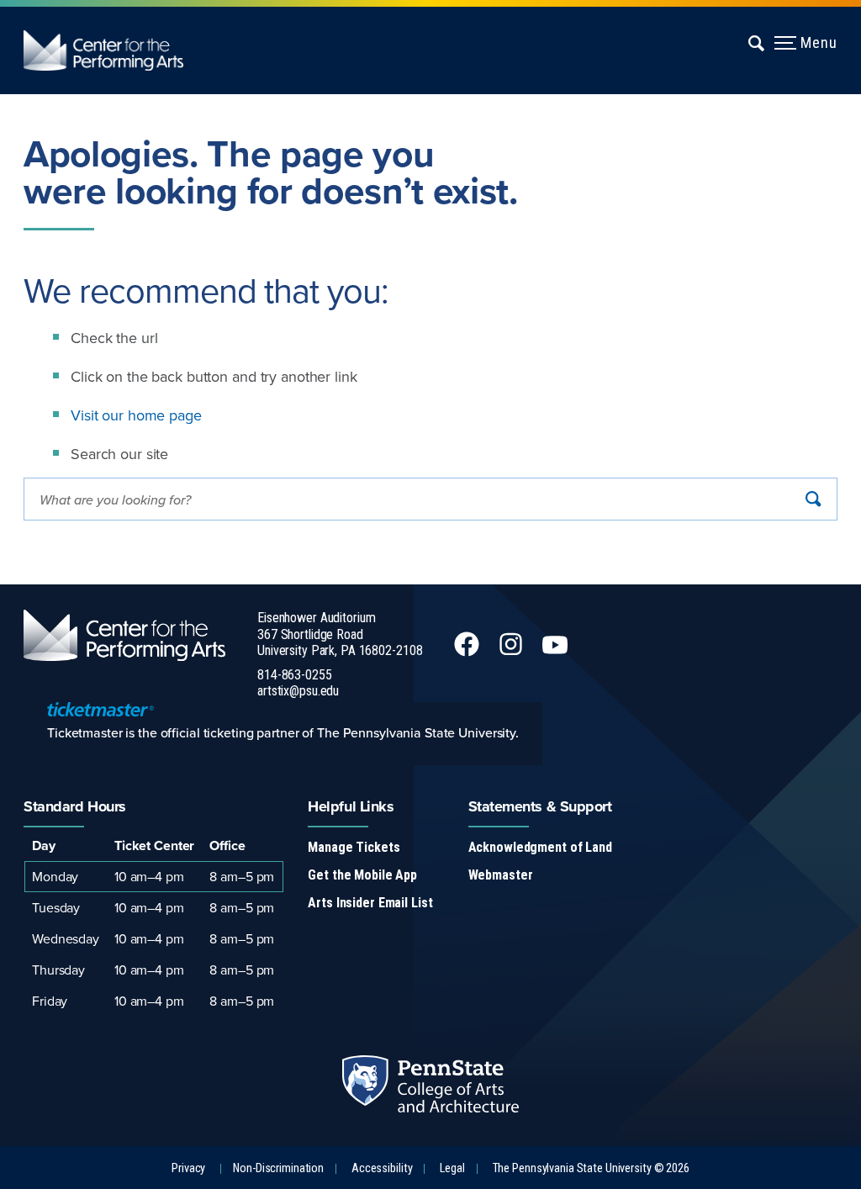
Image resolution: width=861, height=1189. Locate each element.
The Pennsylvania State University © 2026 (591, 1168)
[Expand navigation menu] (757, 42)
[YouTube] (556, 651)
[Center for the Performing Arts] (115, 50)
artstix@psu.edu (298, 691)
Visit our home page (136, 414)
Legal (452, 1168)
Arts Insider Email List (370, 903)
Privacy (188, 1168)
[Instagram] (512, 651)
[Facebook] (468, 651)
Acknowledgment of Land (540, 847)
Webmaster (500, 875)
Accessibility (381, 1168)
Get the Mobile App (362, 875)
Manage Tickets (353, 847)
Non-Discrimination (278, 1168)
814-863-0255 (294, 675)
